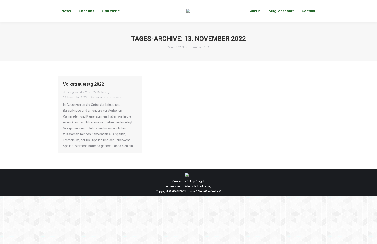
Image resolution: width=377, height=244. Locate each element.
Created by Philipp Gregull (188, 181)
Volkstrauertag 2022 (83, 84)
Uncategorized (72, 92)
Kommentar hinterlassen (106, 97)
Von (97, 92)
